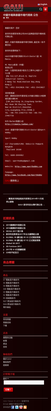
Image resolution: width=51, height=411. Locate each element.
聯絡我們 (7, 362)
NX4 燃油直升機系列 (12, 304)
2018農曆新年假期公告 (16, 228)
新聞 (5, 340)
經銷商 (6, 365)
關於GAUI (7, 359)
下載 (5, 325)
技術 (5, 346)
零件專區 (7, 307)
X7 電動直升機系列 (11, 279)
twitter (16, 407)
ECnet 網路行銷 (10, 404)
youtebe (21, 407)
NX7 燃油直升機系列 (12, 301)
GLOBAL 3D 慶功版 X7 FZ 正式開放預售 (23, 240)
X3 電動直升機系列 (11, 292)
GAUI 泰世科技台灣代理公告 (31, 204)
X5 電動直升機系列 (11, 283)
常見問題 (7, 319)
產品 (7, 17)
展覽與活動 (8, 337)
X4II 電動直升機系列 (11, 289)
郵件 (6, 378)
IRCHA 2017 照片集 (14, 231)
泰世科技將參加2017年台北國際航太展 (22, 234)
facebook (12, 407)
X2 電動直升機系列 (11, 295)
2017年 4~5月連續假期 (16, 249)
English (43, 4)
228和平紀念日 (12, 252)
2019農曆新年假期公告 (16, 225)
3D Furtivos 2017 (14, 246)
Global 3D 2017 (13, 243)
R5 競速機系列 (9, 298)
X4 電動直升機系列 (11, 285)
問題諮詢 (7, 322)
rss (25, 407)
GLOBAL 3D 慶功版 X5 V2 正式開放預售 (23, 237)
